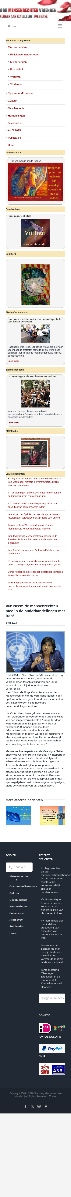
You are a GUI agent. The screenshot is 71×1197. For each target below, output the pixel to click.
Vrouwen (15, 76)
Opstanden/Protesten (21, 93)
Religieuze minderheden (24, 54)
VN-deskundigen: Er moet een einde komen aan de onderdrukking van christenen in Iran (52, 906)
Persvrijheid (17, 69)
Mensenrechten (17, 47)
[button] (8, 816)
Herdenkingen (16, 115)
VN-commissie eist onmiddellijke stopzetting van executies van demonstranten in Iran (52, 929)
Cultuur (12, 100)
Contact (53, 1096)
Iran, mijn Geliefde (19, 215)
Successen (14, 122)
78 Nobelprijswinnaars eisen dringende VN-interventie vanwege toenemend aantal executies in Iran (34, 586)
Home (11, 145)
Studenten (16, 84)
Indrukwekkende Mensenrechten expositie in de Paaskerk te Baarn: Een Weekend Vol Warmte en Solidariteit (33, 539)
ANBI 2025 (14, 130)
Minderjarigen (18, 61)
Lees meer (13, 361)
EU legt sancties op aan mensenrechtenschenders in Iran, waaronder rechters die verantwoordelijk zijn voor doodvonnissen (35, 482)
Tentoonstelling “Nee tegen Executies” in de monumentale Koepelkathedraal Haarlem (51, 978)
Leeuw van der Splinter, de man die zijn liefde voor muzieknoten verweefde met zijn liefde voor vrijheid (52, 954)
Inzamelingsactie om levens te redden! (33, 376)
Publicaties (14, 137)
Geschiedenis (16, 108)
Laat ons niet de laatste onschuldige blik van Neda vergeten (34, 320)
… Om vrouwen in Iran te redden (24, 161)
